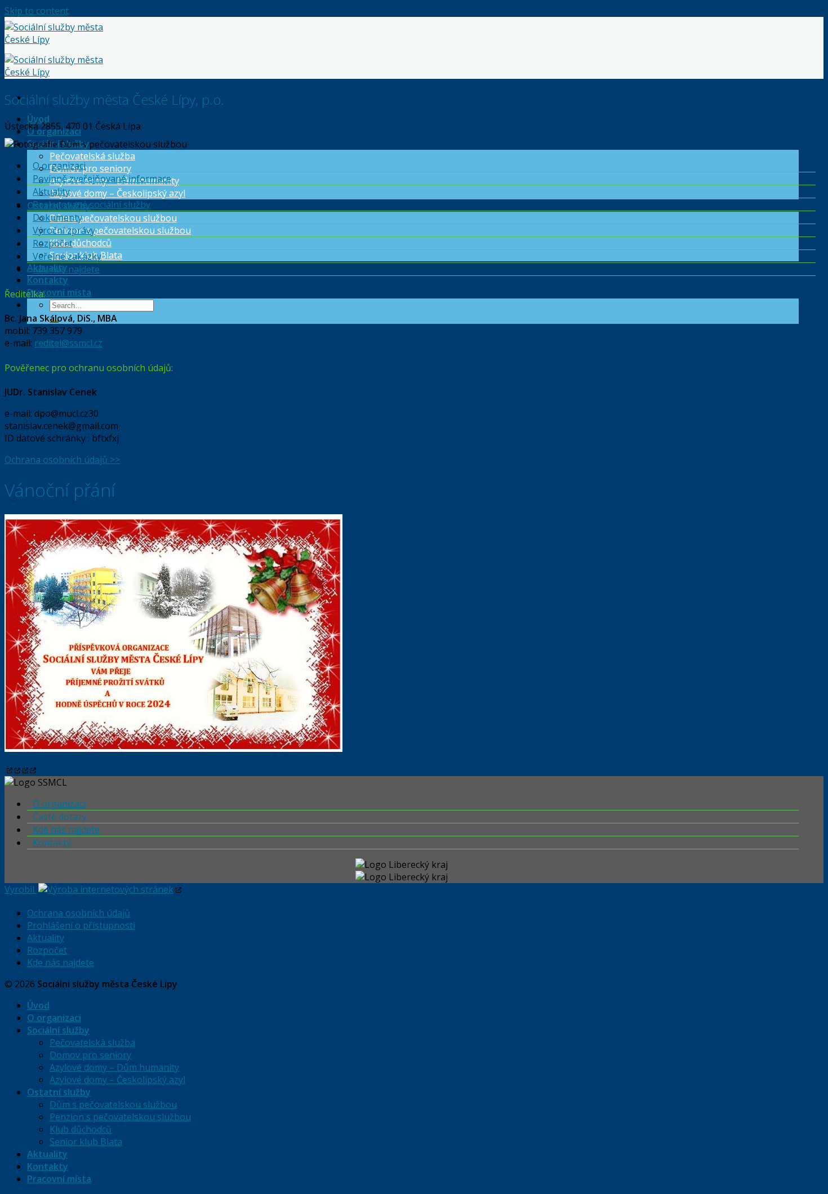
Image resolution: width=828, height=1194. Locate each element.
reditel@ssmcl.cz (68, 343)
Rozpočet (53, 243)
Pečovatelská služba (92, 156)
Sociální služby (58, 1030)
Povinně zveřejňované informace (102, 178)
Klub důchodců (81, 243)
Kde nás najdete (66, 269)
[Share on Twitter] (16, 770)
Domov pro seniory (90, 168)
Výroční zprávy (64, 230)
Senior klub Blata (86, 1141)
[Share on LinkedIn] (32, 770)
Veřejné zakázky (67, 256)
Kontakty (47, 280)
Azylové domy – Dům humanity (114, 1067)
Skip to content (37, 11)
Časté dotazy (60, 816)
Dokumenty (57, 217)
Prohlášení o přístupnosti (81, 925)
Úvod (38, 119)
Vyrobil (21, 889)
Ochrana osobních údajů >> (62, 459)
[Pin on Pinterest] (24, 770)
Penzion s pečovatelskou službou (120, 230)
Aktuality (51, 191)
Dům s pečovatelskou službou (113, 218)
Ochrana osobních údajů (78, 913)
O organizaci (54, 131)
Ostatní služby (59, 1092)
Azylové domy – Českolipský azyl (117, 193)
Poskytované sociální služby (91, 204)
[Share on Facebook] (8, 770)
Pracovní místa (59, 292)
